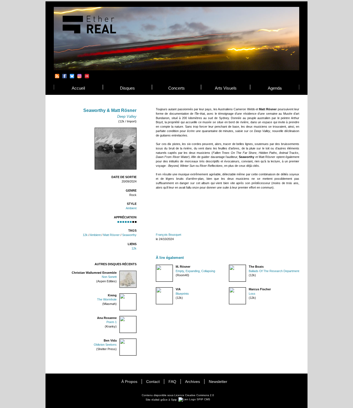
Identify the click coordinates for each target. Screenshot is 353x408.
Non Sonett (109, 276)
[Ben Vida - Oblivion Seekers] (136, 340)
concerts (176, 88)
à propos (129, 382)
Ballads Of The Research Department (274, 271)
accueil (78, 88)
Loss (252, 293)
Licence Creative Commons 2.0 (194, 395)
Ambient (131, 208)
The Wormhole (107, 299)
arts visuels (226, 88)
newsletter (218, 382)
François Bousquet (168, 234)
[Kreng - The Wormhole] (136, 295)
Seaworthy (129, 235)
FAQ (172, 382)
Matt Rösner (111, 235)
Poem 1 (111, 322)
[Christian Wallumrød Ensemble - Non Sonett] (136, 272)
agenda (275, 88)
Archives (192, 382)
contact (153, 382)
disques (127, 88)
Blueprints (182, 293)
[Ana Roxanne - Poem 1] (136, 318)
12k (85, 235)
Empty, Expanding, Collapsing (195, 271)
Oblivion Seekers (105, 344)
